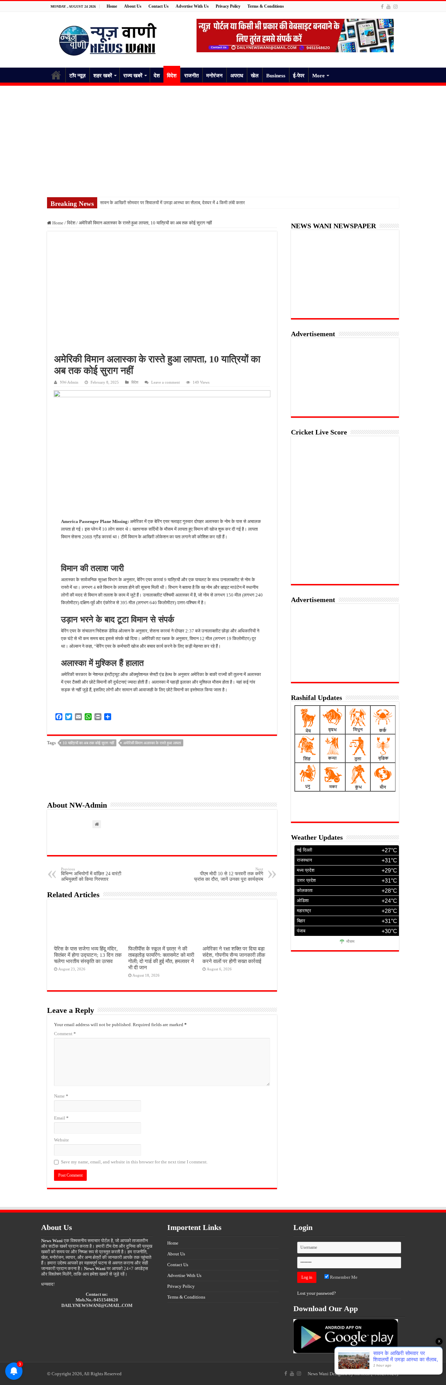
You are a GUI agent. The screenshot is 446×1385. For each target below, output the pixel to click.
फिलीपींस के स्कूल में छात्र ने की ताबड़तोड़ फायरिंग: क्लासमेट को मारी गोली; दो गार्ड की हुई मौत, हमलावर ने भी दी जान (161, 958)
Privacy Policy (228, 6)
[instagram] (395, 6)
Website (61, 1139)
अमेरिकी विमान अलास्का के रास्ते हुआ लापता (152, 743)
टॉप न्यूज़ (77, 75)
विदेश (172, 75)
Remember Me (343, 1277)
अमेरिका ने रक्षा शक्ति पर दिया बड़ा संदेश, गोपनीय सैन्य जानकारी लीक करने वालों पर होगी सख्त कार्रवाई (233, 955)
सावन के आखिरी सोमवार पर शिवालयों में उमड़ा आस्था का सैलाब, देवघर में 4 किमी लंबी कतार (172, 202)
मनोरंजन (214, 75)
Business (275, 75)
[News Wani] (108, 38)
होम (56, 75)
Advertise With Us (192, 6)
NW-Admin (69, 382)
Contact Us (158, 6)
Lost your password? (316, 1293)
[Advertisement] (223, 138)
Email (61, 1118)
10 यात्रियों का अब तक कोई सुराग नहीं (88, 743)
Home (112, 6)
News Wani (318, 1373)
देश (157, 75)
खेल (255, 75)
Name (61, 1096)
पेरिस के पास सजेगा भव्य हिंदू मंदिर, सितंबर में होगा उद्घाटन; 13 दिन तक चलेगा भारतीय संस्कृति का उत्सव (88, 955)
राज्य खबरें (133, 75)
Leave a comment (165, 382)
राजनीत (191, 75)
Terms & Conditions (265, 6)
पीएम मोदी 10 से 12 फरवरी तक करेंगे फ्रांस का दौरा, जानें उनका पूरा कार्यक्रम (228, 874)
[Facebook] (382, 6)
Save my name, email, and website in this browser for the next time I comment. (134, 1161)
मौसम (350, 941)
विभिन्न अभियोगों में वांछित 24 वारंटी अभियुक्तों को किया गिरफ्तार (91, 874)
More (318, 75)
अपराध (236, 75)
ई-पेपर (299, 75)
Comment (65, 1033)
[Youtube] (388, 6)
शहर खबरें (102, 75)
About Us (132, 6)
